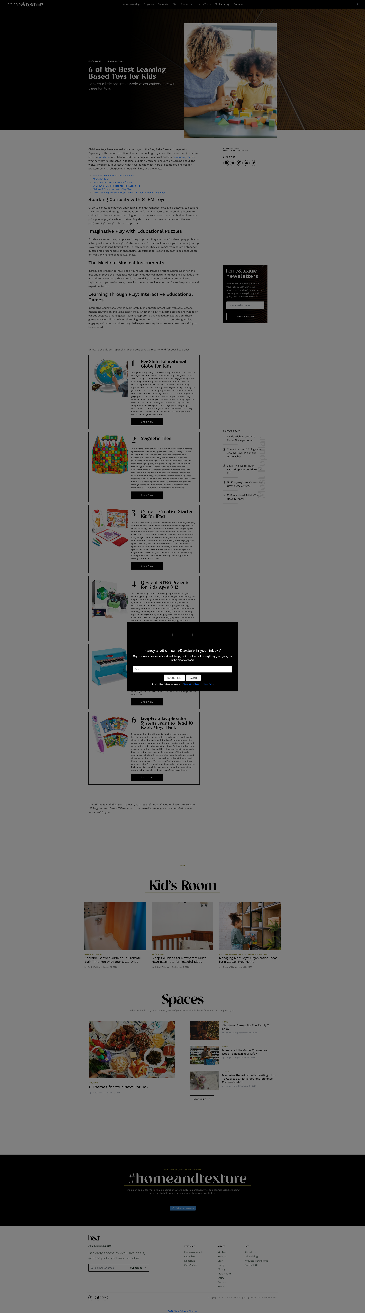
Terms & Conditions (191, 684)
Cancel (193, 677)
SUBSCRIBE (174, 677)
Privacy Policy (207, 684)
